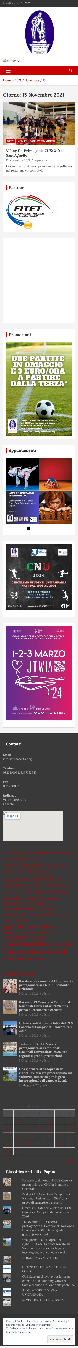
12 (49, 1128)
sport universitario (27, 926)
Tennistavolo (31, 932)
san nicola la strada (15, 915)
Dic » (71, 1161)
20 (59, 1136)
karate (24, 898)
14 (70, 1128)
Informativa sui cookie (18, 1331)
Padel (30, 904)
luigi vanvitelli (14, 903)
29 (8, 1151)
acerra (6, 852)
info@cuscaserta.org (17, 759)
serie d (64, 915)
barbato (66, 852)
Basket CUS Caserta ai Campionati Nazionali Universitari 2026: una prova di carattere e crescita (45, 1006)
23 (18, 1144)
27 (59, 1144)
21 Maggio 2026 (29, 1085)
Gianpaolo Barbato (56, 892)
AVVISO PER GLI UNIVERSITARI (44, 1300)
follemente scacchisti (14, 892)
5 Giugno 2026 (28, 993)
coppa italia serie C (44, 871)
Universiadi (36, 937)
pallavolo (42, 903)
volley (22, 141)
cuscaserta (12, 885)
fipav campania (57, 885)
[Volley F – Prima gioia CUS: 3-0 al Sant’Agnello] (39, 123)
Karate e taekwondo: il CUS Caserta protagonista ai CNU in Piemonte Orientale (46, 985)
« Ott (6, 1161)
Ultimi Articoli (19, 974)
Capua (7, 872)
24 (29, 1144)
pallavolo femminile (20, 908)
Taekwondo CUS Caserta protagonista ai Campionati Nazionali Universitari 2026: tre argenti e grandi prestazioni (43, 1050)
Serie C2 (49, 914)
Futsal (34, 891)
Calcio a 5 (26, 858)
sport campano (15, 920)
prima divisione (49, 909)
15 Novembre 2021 (18, 160)
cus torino (37, 885)
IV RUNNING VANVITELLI (40, 1258)
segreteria (40, 160)
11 (39, 1128)
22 (8, 1144)
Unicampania (14, 937)
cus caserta (46, 878)
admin (46, 993)
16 (18, 1136)
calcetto (8, 859)
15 (8, 1136)
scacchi (34, 915)
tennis (56, 927)
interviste (11, 898)
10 (29, 1128)
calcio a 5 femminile (23, 865)
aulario (17, 852)
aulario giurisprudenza (41, 852)
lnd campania (49, 898)
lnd (33, 898)
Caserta (18, 872)
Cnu (28, 871)
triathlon (47, 932)
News (10, 141)
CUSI (26, 885)
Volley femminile (42, 141)
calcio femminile (55, 866)
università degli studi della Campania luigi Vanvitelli (37, 947)
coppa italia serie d (16, 879)
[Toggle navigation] (8, 70)
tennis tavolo (13, 932)
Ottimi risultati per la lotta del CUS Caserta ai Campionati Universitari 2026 (46, 1027)
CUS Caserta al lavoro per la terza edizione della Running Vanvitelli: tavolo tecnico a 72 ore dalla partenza (48, 1281)
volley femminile (30, 958)
